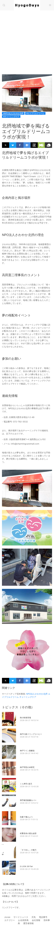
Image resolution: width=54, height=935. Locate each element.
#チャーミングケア (11, 116)
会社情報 (36, 920)
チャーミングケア (27, 697)
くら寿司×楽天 (26, 784)
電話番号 (43, 917)
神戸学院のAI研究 (27, 767)
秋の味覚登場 (25, 717)
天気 (33, 917)
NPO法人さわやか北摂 (36, 694)
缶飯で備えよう (26, 817)
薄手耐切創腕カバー (28, 800)
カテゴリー (9, 920)
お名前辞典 (23, 920)
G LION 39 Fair (26, 866)
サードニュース (21, 917)
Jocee (7, 917)
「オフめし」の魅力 (28, 850)
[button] (4, 5)
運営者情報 (28, 923)
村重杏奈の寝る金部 (28, 833)
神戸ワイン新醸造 (27, 750)
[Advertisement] (27, 46)
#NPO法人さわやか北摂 (13, 113)
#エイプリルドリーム (35, 113)
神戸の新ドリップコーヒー (31, 734)
